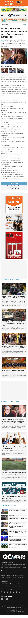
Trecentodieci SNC (11, 611)
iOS (20, 567)
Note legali (3, 586)
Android (24, 567)
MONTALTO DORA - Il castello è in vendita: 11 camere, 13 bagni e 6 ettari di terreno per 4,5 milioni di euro (18, 546)
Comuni (14, 577)
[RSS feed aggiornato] (1, 592)
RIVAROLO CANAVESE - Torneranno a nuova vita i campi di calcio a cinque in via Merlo (14, 473)
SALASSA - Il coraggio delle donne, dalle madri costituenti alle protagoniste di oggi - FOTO (14, 347)
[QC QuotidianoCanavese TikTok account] (16, 592)
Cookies (17, 583)
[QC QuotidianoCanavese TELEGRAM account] (19, 592)
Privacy (11, 583)
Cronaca (7, 573)
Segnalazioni (20, 577)
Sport (2, 577)
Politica (25, 24)
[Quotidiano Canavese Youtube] (13, 592)
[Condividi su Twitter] (13, 188)
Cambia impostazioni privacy (15, 586)
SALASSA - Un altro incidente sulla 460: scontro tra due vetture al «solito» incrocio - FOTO (13, 323)
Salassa (2, 40)
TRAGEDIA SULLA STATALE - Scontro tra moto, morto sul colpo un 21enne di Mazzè (18, 518)
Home (2, 573)
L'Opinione (7, 577)
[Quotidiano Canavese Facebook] (7, 592)
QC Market (21, 575)
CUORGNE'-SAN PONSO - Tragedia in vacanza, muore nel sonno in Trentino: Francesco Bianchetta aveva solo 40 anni (17, 512)
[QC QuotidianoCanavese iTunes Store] (6, 599)
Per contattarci (4, 583)
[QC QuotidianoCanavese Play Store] (2, 599)
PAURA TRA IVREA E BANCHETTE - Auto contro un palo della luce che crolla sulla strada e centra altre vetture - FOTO (17, 533)
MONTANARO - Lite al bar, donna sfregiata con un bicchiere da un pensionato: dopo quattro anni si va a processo (18, 539)
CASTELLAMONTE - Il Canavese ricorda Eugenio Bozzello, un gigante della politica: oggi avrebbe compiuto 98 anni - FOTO (13, 421)
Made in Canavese (5, 575)
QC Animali (14, 575)
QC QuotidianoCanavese (14, 606)
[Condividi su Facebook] (10, 188)
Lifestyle (18, 573)
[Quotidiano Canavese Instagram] (10, 592)
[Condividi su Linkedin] (16, 188)
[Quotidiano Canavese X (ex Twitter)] (4, 592)
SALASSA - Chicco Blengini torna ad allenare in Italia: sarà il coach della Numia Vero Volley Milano (14, 297)
